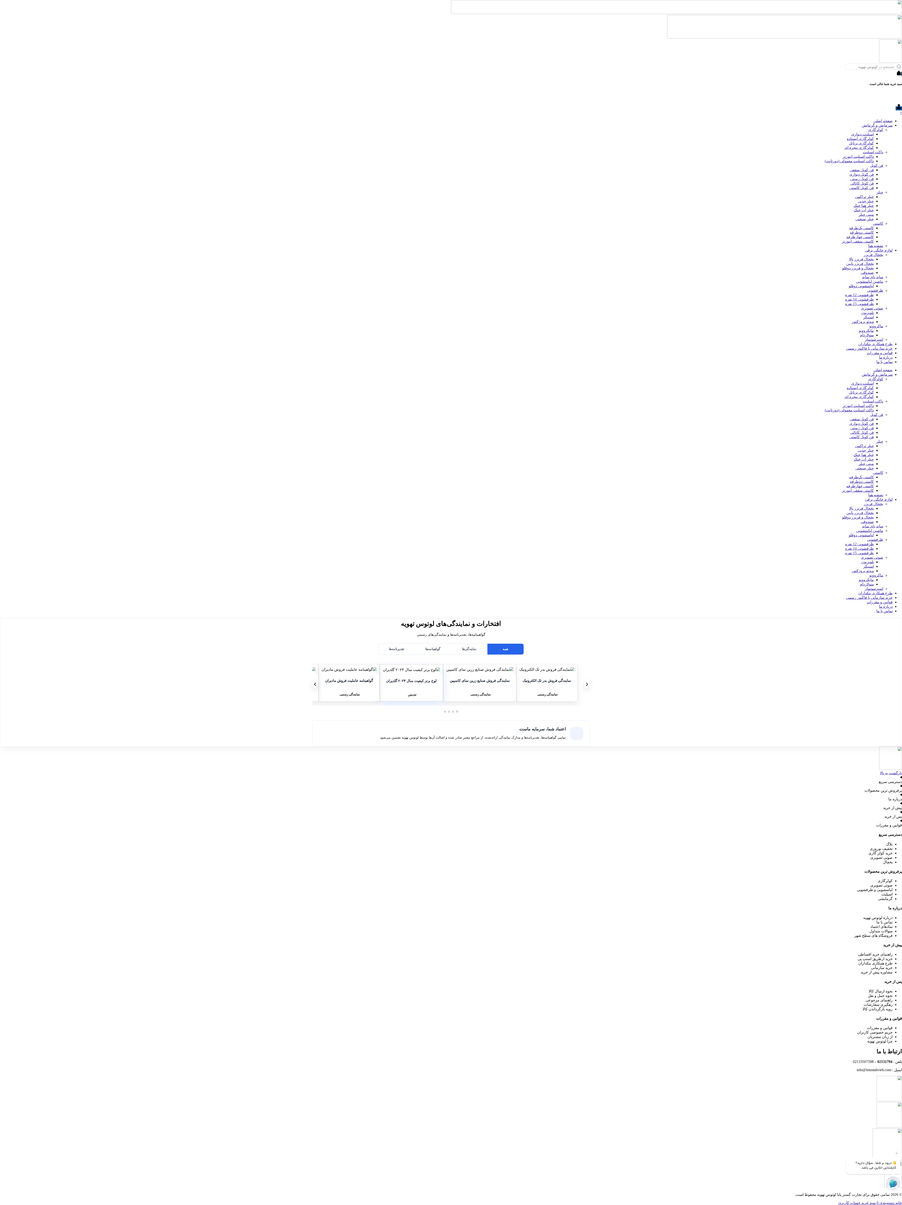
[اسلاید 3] (449, 712)
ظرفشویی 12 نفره (859, 295)
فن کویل (876, 165)
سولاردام (867, 335)
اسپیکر (868, 317)
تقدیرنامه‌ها (396, 649)
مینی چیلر (866, 215)
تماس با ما (884, 362)
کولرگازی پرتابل (861, 143)
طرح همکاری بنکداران (875, 344)
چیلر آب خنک (864, 210)
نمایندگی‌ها (469, 649)
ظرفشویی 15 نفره (859, 304)
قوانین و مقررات (880, 353)
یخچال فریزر (873, 255)
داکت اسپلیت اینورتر (858, 157)
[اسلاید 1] (457, 711)
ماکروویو (876, 326)
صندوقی (867, 273)
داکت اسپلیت (873, 152)
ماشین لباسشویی (869, 281)
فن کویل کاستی (861, 188)
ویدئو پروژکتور (863, 322)
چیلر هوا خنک (864, 206)
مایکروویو (866, 331)
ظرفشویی (875, 290)
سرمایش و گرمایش (877, 125)
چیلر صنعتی (864, 219)
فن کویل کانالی (862, 183)
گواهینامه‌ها (432, 649)
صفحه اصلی (883, 121)
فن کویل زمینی (862, 179)
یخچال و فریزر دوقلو (858, 268)
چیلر (879, 192)
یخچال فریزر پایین (860, 264)
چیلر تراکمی (864, 197)
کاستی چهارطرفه (860, 237)
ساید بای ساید (872, 277)
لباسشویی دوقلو (861, 286)
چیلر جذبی (866, 201)
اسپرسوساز (874, 339)
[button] (547, 669)
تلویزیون (867, 313)
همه (505, 649)
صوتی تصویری (872, 308)
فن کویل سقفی (862, 170)
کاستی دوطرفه (862, 232)
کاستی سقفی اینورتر (858, 241)
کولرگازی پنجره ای (859, 148)
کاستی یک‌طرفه (861, 228)
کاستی (878, 223)
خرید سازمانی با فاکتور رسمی (869, 348)
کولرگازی (875, 130)
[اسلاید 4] (445, 712)
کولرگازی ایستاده (860, 139)
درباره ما (886, 357)
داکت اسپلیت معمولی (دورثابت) (849, 161)
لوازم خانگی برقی (879, 250)
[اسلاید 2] (453, 712)
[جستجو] (899, 67)
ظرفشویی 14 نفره (859, 299)
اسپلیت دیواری (862, 134)
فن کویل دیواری (861, 174)
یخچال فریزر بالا (861, 259)
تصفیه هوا (875, 246)
